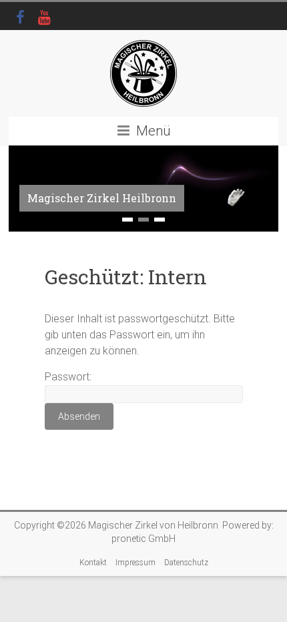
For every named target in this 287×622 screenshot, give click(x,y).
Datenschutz (186, 562)
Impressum (135, 562)
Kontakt (93, 562)
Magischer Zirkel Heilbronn (101, 198)
